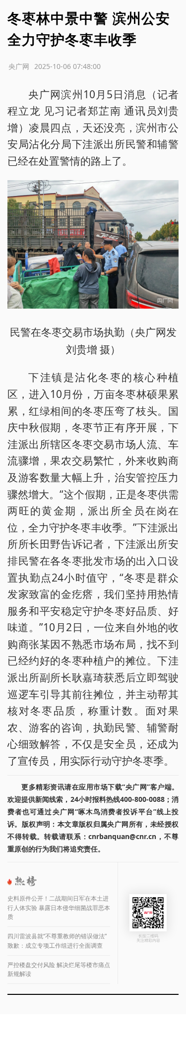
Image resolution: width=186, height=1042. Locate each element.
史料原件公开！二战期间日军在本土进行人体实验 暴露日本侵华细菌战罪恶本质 (58, 907)
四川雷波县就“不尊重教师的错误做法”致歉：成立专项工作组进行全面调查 (57, 941)
